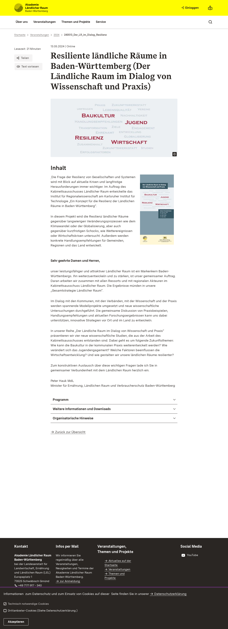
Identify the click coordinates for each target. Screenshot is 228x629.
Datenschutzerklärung (170, 594)
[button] (23, 58)
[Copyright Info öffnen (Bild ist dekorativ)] (174, 154)
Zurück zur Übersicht (70, 432)
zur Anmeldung (70, 581)
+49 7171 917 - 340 (30, 585)
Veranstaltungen (119, 569)
